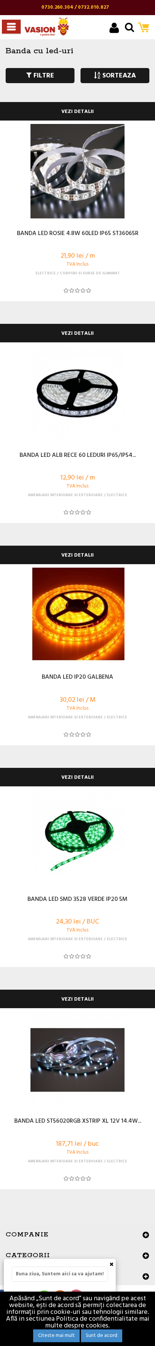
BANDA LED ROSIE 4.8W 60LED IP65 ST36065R (77, 233)
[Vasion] (46, 27)
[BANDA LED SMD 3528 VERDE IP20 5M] (77, 837)
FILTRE (43, 75)
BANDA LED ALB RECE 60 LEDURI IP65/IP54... (78, 455)
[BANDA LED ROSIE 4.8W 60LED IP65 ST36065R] (77, 171)
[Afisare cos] (145, 28)
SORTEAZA (118, 75)
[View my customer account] (114, 29)
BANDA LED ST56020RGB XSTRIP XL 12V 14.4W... (77, 1121)
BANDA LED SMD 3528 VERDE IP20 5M (77, 899)
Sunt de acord (101, 1335)
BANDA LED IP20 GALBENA (77, 677)
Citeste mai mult (56, 1335)
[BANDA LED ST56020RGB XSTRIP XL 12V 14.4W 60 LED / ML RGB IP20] (77, 1059)
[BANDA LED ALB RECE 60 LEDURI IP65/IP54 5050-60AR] (77, 393)
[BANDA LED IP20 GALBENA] (77, 615)
